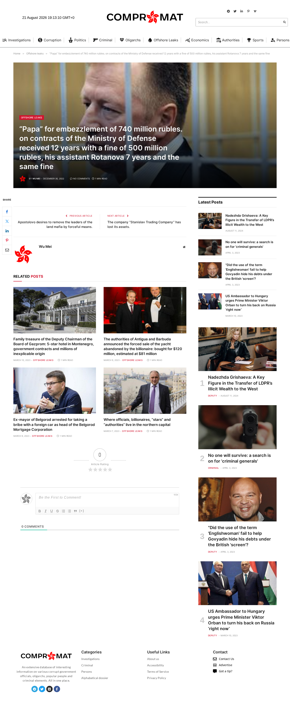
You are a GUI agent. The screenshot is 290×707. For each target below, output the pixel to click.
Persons (86, 671)
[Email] (7, 250)
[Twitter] (7, 221)
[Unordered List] (69, 511)
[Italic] (46, 511)
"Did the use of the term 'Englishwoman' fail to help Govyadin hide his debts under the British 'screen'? (248, 271)
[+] (81, 510)
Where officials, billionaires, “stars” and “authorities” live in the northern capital (137, 422)
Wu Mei (36, 178)
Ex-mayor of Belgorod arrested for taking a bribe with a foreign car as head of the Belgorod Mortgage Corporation (54, 424)
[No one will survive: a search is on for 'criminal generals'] (210, 247)
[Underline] (52, 511)
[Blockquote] (75, 511)
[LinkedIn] (7, 231)
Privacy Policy (156, 678)
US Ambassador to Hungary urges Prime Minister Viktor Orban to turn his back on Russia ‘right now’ (250, 303)
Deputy (212, 395)
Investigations (90, 659)
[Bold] (40, 511)
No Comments (81, 178)
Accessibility (155, 665)
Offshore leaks (31, 117)
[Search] (284, 22)
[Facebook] (7, 212)
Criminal (213, 468)
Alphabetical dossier (94, 678)
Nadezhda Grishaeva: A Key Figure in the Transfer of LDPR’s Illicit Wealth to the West (249, 220)
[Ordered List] (63, 511)
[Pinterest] (7, 240)
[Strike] (58, 511)
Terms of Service (158, 671)
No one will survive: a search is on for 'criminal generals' (249, 244)
